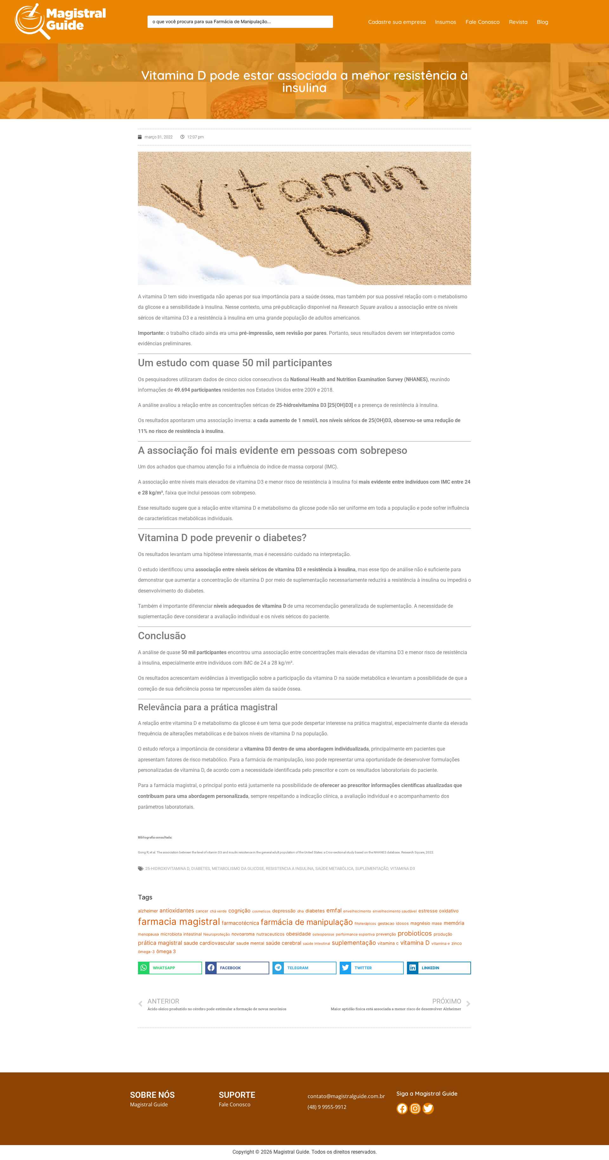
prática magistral (160, 942)
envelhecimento (357, 911)
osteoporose (323, 934)
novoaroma (243, 934)
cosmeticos (261, 911)
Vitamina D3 (402, 868)
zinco (456, 943)
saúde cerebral (283, 943)
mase (437, 923)
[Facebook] (402, 1108)
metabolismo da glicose (238, 868)
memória (454, 923)
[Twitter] (428, 1108)
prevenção (386, 934)
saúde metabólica (334, 868)
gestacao (386, 923)
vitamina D (415, 942)
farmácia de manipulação (307, 922)
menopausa (148, 934)
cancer (202, 911)
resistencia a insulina (289, 868)
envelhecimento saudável (395, 911)
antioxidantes (177, 910)
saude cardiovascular (209, 943)
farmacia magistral (179, 921)
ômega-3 (146, 951)
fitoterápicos (365, 923)
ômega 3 (166, 951)
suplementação (371, 868)
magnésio (420, 923)
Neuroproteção (216, 934)
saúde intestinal (316, 943)
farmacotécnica (240, 923)
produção (443, 934)
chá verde (218, 911)
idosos (402, 923)
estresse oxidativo (438, 911)
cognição (239, 910)
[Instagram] (415, 1108)
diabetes (200, 868)
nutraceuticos (270, 934)
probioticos (415, 933)
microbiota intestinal (181, 934)
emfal (334, 910)
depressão (284, 911)
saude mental (250, 943)
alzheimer (148, 910)
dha (300, 911)
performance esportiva (355, 934)
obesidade (298, 934)
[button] (170, 968)
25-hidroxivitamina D (167, 868)
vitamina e (440, 943)
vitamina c (388, 943)
